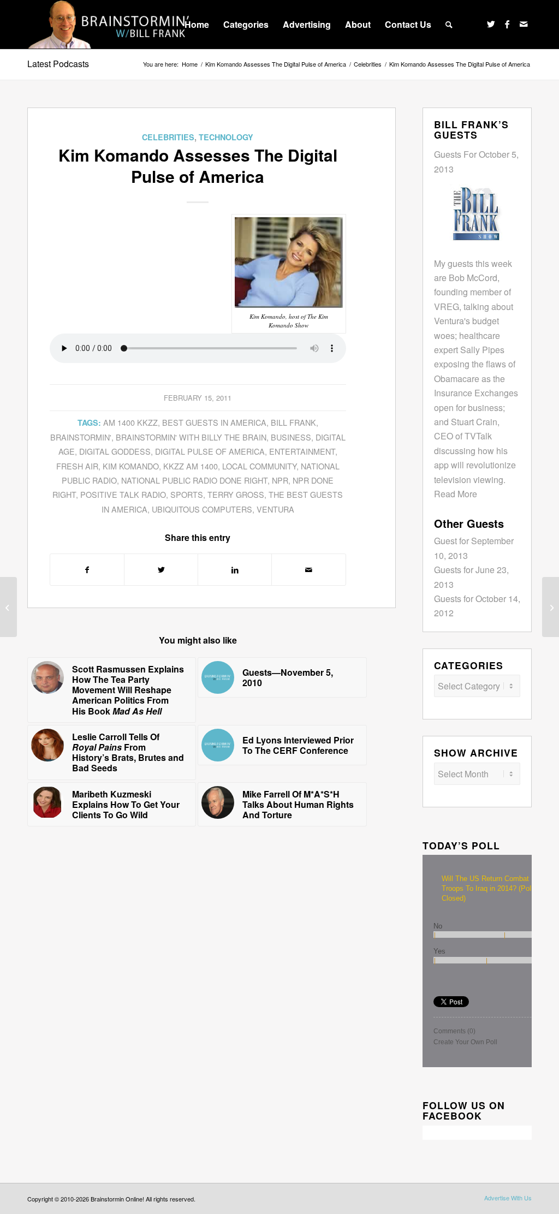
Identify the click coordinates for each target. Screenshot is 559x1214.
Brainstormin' (80, 437)
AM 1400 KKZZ (130, 422)
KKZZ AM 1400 (190, 466)
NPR (280, 480)
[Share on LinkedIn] (234, 569)
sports (186, 494)
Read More (455, 493)
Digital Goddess (115, 451)
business (291, 437)
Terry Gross (235, 494)
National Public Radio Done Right (194, 480)
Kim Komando (131, 466)
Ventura (275, 509)
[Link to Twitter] (491, 24)
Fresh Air (77, 466)
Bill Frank (293, 422)
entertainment (302, 451)
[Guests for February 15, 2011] (8, 607)
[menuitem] (196, 25)
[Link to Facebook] (507, 24)
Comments (454, 1031)
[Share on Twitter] (161, 569)
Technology (226, 137)
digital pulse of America (210, 451)
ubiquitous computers (202, 509)
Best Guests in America (214, 422)
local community (259, 466)
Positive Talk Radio (123, 494)
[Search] (449, 25)
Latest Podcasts (58, 63)
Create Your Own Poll (465, 1042)
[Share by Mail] (308, 569)
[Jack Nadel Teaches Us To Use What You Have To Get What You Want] (550, 607)
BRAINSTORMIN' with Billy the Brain (191, 437)
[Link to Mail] (523, 24)
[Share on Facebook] (87, 569)
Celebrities (168, 137)
